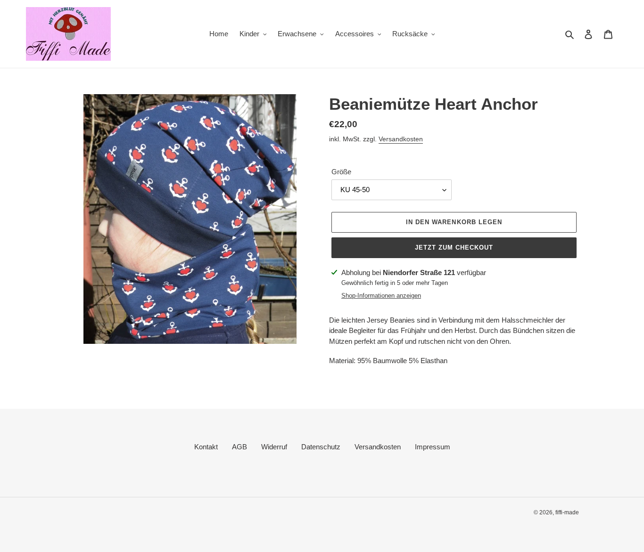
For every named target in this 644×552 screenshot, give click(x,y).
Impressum (432, 447)
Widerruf (274, 447)
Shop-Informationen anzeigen (381, 295)
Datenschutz (320, 447)
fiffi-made (567, 512)
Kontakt (206, 447)
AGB (239, 447)
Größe (341, 172)
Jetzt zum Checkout (454, 247)
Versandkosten (401, 139)
